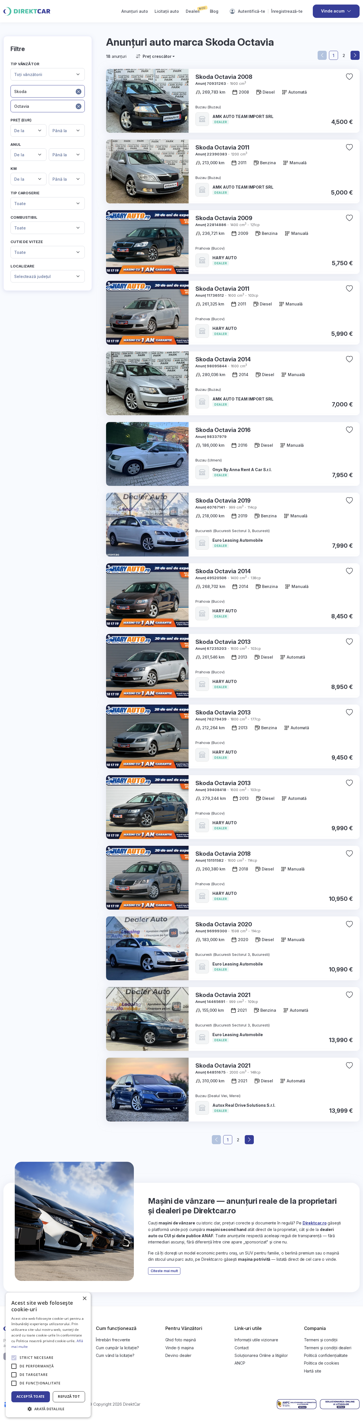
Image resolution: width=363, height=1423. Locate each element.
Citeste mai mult (164, 1271)
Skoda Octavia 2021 (222, 995)
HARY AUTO (224, 257)
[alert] (48, 1355)
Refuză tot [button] (69, 1396)
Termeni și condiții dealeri (327, 1347)
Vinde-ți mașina (179, 1347)
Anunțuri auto (134, 11)
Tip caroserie (24, 193)
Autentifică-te (251, 11)
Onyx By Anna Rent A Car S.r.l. (242, 469)
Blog (214, 11)
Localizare (22, 266)
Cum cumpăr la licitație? (117, 1347)
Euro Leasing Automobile (237, 540)
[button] (48, 1409)
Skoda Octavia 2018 (223, 853)
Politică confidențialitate (326, 1355)
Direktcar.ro (315, 1222)
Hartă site (312, 1371)
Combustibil (23, 217)
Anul (15, 144)
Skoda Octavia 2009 (223, 218)
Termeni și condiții (320, 1339)
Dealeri (195, 9)
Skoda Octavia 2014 (223, 359)
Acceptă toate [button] (30, 1396)
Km (13, 168)
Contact (242, 1347)
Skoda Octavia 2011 (222, 147)
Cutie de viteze (26, 241)
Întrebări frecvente (113, 1339)
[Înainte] (355, 55)
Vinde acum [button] (333, 11)
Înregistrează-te (287, 11)
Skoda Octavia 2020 (223, 924)
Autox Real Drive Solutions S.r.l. (243, 1105)
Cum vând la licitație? (115, 1355)
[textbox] (44, 74)
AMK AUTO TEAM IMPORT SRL (242, 116)
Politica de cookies (321, 1363)
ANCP (240, 1363)
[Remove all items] (79, 91)
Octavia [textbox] (21, 106)
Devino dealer (178, 1355)
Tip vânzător (24, 64)
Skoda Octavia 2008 (223, 76)
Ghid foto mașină (180, 1339)
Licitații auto (167, 11)
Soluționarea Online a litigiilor (261, 1355)
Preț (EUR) (20, 120)
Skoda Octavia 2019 (223, 500)
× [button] (84, 1298)
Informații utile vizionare (256, 1339)
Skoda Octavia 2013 (223, 641)
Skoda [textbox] (20, 91)
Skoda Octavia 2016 (223, 430)
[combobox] (47, 74)
